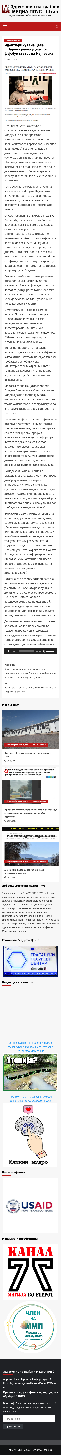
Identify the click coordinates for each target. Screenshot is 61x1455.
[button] (5, 26)
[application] (30, 651)
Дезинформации (13, 40)
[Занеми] (44, 651)
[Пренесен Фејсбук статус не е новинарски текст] (30, 729)
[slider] (50, 651)
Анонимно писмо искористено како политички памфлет (24, 871)
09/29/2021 (11, 761)
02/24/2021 (12, 59)
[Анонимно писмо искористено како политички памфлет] (30, 846)
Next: (30, 687)
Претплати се (13, 1426)
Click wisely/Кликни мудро (17, 744)
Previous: (30, 671)
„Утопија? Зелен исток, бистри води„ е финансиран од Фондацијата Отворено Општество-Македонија (30, 1046)
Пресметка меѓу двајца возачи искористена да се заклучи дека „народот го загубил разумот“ (30, 813)
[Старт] (8, 651)
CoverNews (30, 1449)
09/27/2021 (11, 821)
